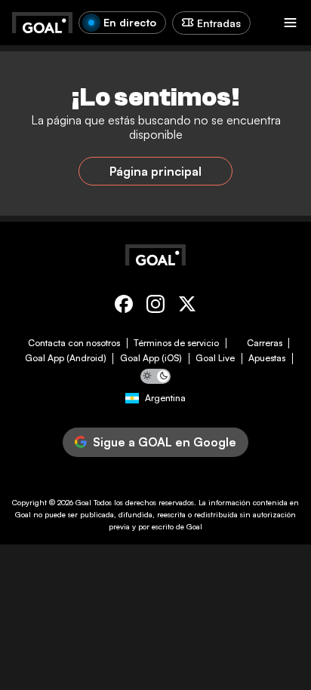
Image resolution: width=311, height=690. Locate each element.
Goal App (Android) (65, 358)
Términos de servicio (176, 343)
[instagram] (155, 306)
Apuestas (266, 358)
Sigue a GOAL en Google (164, 441)
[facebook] (124, 306)
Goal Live (215, 358)
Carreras (264, 343)
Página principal (155, 171)
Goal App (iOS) (151, 358)
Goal (83, 502)
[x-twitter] (187, 306)
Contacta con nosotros (74, 343)
